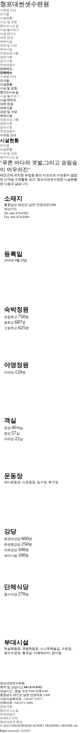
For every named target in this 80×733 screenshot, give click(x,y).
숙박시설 (6, 108)
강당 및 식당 (8, 111)
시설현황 (6, 84)
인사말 (4, 80)
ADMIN (25, 730)
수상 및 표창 (8, 88)
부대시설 (6, 115)
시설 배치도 (8, 100)
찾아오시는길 (9, 92)
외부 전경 (6, 104)
